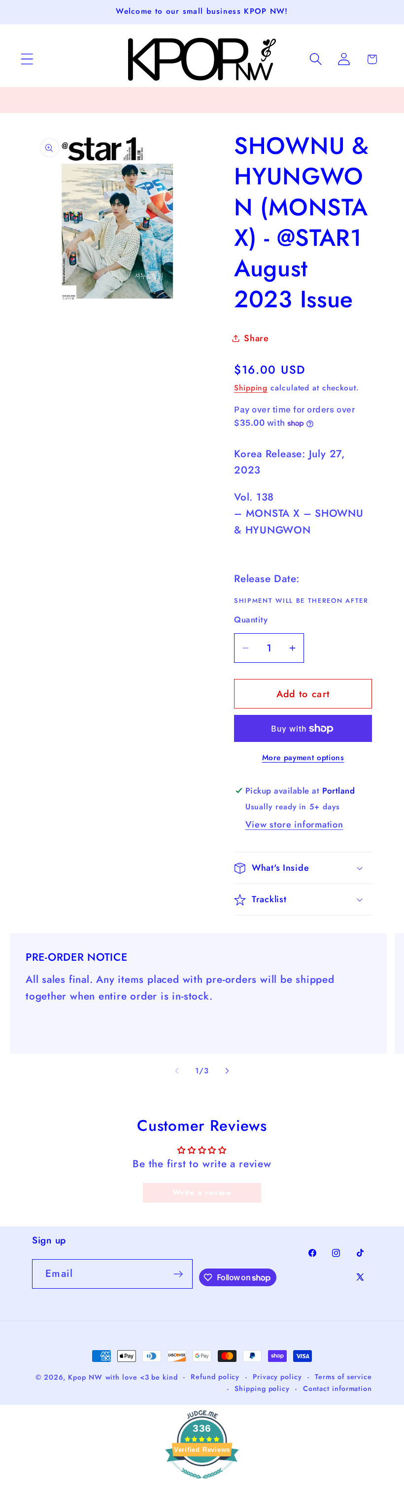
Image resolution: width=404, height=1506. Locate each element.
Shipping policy (262, 1388)
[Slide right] (227, 1071)
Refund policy (215, 1377)
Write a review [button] (202, 1192)
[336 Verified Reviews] (202, 1483)
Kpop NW (85, 1377)
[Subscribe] (178, 1274)
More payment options (303, 757)
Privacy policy (277, 1377)
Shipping (251, 387)
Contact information (337, 1388)
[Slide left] (177, 1071)
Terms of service (343, 1377)
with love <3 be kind (141, 1377)
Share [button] (256, 338)
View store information (294, 824)
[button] (27, 59)
